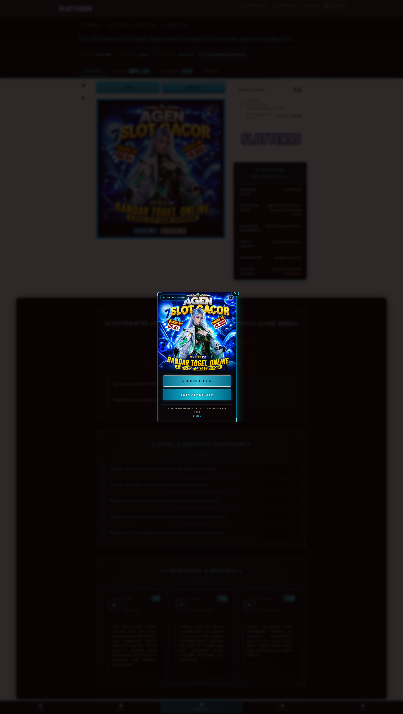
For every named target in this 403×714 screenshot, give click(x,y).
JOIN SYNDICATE (197, 394)
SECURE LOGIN (197, 381)
